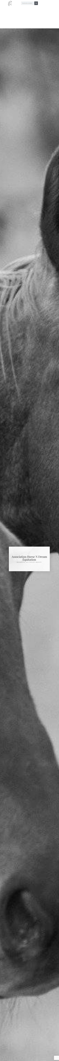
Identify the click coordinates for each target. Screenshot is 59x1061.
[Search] (36, 3)
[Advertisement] (29, 18)
